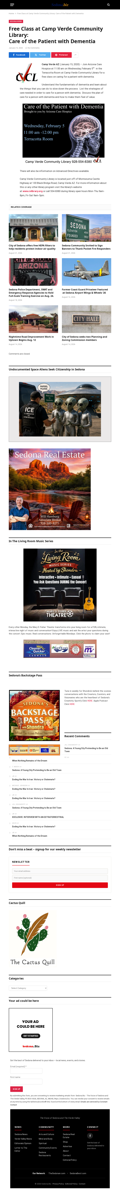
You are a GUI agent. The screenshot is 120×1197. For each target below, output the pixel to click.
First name (15, 1077)
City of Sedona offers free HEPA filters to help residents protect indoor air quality (32, 247)
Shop (65, 1142)
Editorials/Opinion (23, 1143)
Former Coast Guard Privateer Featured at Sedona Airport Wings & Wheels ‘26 (85, 291)
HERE (89, 700)
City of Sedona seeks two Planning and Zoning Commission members (84, 338)
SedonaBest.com (78, 1173)
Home (11, 13)
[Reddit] (12, 109)
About (66, 1151)
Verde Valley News (23, 1139)
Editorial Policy (70, 1160)
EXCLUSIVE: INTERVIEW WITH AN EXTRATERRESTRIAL (38, 817)
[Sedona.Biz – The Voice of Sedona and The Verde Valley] (60, 4)
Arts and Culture (46, 1134)
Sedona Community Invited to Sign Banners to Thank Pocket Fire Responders (86, 247)
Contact (67, 1155)
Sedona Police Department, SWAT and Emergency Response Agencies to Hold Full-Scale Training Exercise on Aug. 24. (31, 293)
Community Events (48, 1148)
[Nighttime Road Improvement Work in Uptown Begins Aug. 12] (33, 319)
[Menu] (12, 4)
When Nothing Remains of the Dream (29, 761)
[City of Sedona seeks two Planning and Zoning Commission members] (86, 319)
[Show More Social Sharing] (75, 55)
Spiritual (43, 1143)
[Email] (12, 102)
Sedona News (16, 21)
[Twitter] (12, 79)
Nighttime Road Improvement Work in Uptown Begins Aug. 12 (31, 338)
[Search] (108, 4)
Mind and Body (45, 1139)
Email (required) (18, 1066)
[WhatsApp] (12, 117)
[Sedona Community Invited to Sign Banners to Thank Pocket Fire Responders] (86, 228)
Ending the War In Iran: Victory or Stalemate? (33, 779)
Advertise (67, 1146)
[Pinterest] (12, 94)
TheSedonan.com (56, 1173)
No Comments (34, 48)
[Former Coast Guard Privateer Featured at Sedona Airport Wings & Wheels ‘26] (86, 272)
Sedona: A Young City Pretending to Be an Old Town (86, 750)
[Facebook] (12, 72)
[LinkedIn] (12, 87)
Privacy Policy (58, 1184)
